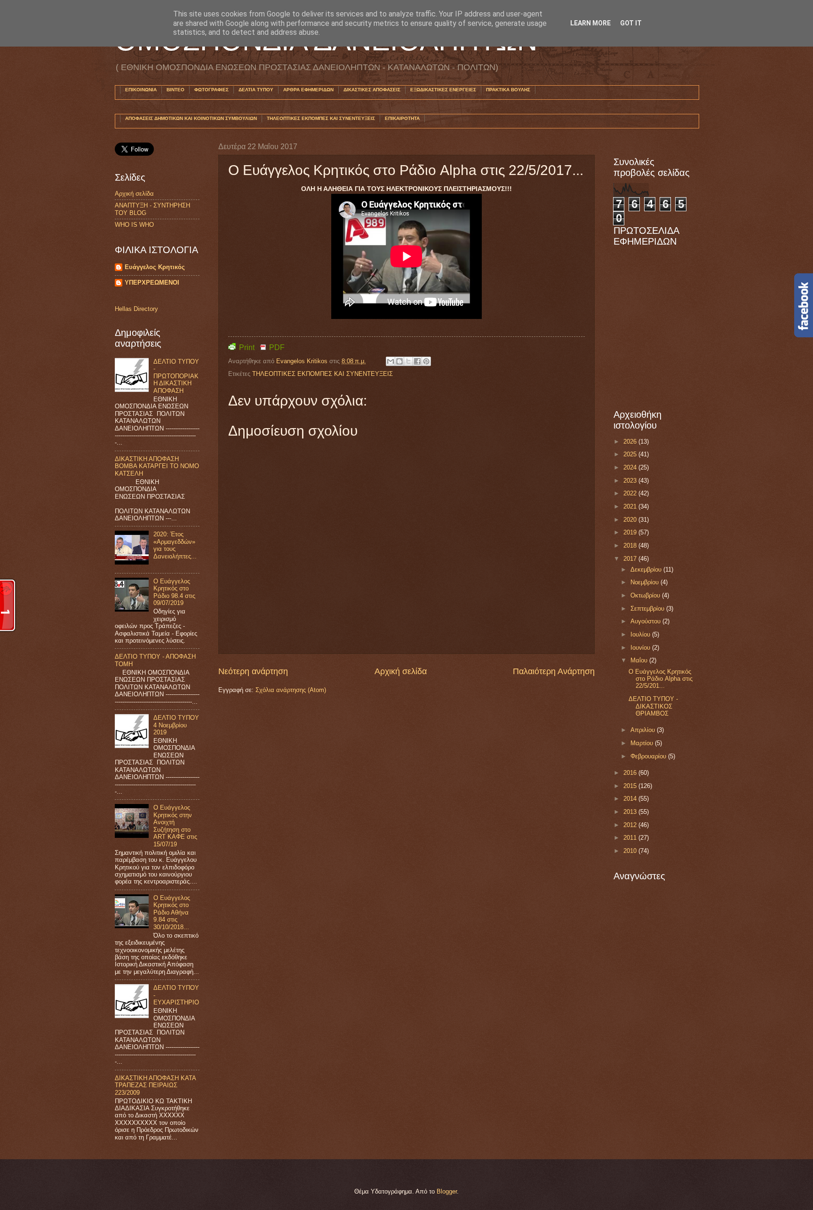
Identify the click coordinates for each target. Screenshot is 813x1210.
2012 (630, 824)
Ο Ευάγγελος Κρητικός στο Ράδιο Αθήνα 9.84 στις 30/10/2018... (171, 912)
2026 (630, 441)
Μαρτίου (642, 743)
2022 (630, 493)
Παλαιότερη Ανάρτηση (554, 671)
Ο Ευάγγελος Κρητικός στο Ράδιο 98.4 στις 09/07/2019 (174, 592)
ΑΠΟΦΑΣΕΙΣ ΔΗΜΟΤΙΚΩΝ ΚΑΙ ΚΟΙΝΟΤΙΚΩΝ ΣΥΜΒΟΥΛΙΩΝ (191, 118)
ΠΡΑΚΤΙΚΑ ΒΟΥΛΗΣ (508, 89)
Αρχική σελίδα (401, 671)
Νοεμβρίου (645, 582)
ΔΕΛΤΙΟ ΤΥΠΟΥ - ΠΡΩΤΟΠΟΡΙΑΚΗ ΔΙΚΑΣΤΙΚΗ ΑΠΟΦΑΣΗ (176, 376)
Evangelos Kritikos (302, 361)
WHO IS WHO (134, 224)
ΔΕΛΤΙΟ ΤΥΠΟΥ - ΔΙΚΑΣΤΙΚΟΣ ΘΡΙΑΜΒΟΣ (653, 706)
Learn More (590, 23)
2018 (630, 545)
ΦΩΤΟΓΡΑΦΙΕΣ (211, 89)
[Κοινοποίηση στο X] (408, 361)
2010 (630, 850)
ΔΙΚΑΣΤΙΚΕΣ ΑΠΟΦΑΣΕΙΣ (371, 89)
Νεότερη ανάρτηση (253, 671)
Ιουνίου (641, 647)
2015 (630, 785)
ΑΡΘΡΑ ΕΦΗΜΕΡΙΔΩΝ (308, 89)
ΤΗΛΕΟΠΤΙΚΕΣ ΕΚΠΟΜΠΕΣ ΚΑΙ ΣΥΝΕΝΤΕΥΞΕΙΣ (321, 118)
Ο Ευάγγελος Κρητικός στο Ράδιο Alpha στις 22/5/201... (661, 679)
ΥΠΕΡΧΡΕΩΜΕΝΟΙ (152, 282)
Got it (631, 23)
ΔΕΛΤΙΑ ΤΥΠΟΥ (256, 89)
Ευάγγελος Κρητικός (155, 267)
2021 (630, 506)
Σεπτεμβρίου (648, 608)
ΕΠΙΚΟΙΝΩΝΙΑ (141, 89)
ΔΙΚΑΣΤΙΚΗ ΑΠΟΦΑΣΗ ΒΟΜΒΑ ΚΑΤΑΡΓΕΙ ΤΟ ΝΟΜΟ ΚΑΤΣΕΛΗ (157, 466)
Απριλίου (643, 729)
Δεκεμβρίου (646, 569)
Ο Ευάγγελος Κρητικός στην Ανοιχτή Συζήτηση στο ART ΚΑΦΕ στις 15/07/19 (175, 825)
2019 (630, 532)
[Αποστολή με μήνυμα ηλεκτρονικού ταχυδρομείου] (390, 361)
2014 (630, 798)
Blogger (447, 1191)
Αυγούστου (646, 621)
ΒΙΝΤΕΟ (175, 89)
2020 (630, 519)
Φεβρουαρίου (649, 756)
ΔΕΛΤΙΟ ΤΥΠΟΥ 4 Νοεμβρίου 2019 (176, 725)
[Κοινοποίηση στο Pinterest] (426, 361)
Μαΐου (639, 660)
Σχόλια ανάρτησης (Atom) (290, 689)
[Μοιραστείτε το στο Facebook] (417, 361)
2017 (630, 558)
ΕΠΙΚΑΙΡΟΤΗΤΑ (402, 118)
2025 (630, 454)
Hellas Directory (136, 308)
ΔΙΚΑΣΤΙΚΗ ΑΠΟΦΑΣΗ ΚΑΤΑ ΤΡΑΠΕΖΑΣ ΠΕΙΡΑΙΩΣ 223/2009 (155, 1085)
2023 (630, 480)
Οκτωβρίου (646, 595)
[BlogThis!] (399, 361)
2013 (630, 811)
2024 (630, 467)
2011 (630, 837)
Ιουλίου (641, 634)
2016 (630, 772)
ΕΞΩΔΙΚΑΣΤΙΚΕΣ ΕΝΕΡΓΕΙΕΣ (443, 89)
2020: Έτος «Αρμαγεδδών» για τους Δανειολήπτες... (175, 545)
